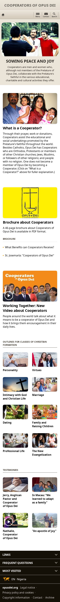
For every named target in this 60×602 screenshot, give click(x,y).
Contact (37, 597)
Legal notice (27, 587)
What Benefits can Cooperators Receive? (29, 247)
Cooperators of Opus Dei (30, 5)
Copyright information (16, 597)
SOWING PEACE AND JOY (30, 61)
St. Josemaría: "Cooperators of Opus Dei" (29, 255)
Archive (49, 597)
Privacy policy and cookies (18, 592)
